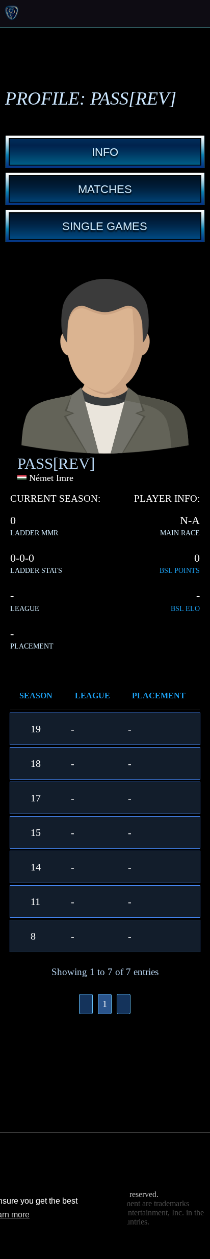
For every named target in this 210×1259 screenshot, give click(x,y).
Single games (104, 226)
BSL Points (180, 570)
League (92, 695)
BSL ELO (185, 608)
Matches (105, 189)
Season (35, 695)
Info (105, 152)
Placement (159, 695)
